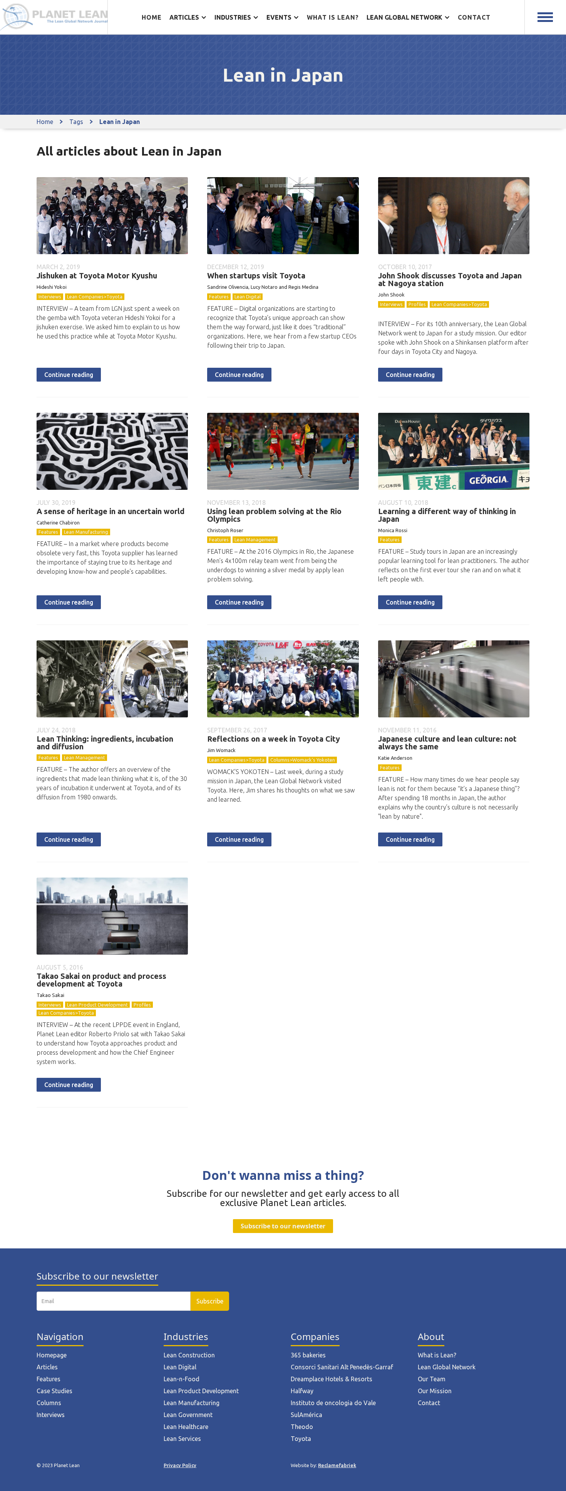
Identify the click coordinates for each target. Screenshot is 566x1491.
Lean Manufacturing (86, 531)
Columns (49, 1403)
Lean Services (182, 1439)
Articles (47, 1367)
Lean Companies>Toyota (94, 296)
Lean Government (188, 1415)
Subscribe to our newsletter (283, 1226)
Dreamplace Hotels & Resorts (331, 1379)
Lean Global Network (447, 1367)
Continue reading (68, 374)
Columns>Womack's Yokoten (302, 759)
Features (219, 296)
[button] (188, 17)
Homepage (52, 1355)
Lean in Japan (119, 122)
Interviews (50, 296)
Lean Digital (247, 296)
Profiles (417, 304)
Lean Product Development (97, 1004)
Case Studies (54, 1391)
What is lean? (333, 17)
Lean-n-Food (181, 1379)
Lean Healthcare (186, 1427)
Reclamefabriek (337, 1465)
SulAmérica (306, 1415)
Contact (474, 17)
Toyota (301, 1439)
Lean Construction (189, 1355)
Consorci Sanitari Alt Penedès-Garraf (342, 1367)
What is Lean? (437, 1355)
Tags (76, 122)
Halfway (302, 1391)
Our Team (431, 1379)
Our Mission (435, 1391)
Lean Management (255, 539)
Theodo (302, 1427)
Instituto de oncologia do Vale (333, 1403)
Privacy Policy (180, 1465)
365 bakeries (308, 1355)
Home (152, 17)
